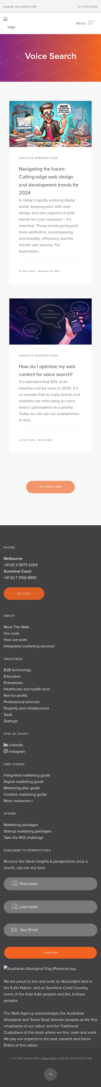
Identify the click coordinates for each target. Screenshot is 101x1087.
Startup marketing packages (27, 831)
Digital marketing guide (24, 781)
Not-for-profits (15, 695)
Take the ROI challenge (23, 837)
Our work (11, 633)
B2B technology (17, 670)
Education (12, 676)
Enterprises (13, 682)
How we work (15, 639)
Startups (11, 721)
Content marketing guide (25, 794)
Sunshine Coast (17, 571)
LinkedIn (15, 745)
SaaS (8, 714)
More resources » (18, 800)
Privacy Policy (49, 1058)
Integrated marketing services (29, 646)
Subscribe (50, 952)
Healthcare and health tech (27, 689)
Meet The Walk (16, 627)
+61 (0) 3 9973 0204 (21, 565)
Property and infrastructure (26, 708)
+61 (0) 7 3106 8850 (20, 577)
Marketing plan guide (22, 788)
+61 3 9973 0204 (87, 6)
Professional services (21, 701)
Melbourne (13, 558)
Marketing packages (21, 824)
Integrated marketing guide (27, 775)
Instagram (16, 751)
